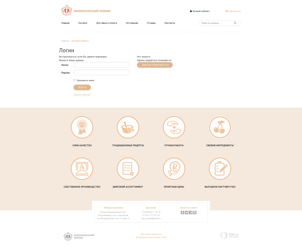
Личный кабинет (201, 11)
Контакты (170, 22)
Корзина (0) (234, 11)
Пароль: (65, 72)
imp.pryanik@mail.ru (151, 218)
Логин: (65, 64)
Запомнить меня (85, 80)
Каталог (82, 22)
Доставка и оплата (106, 22)
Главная (65, 22)
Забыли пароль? (82, 94)
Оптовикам (132, 22)
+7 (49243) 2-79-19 (151, 212)
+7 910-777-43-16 (151, 215)
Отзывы (151, 22)
